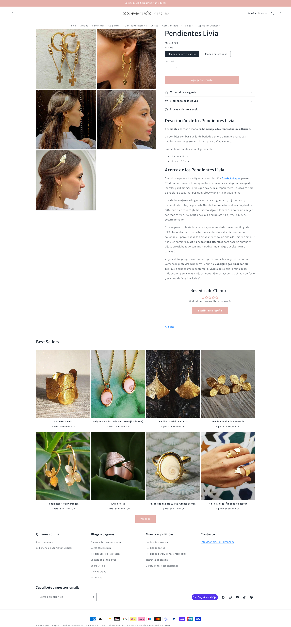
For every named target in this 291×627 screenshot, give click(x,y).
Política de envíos (155, 547)
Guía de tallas (98, 571)
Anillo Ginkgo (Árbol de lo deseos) (228, 504)
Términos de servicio (157, 559)
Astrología (96, 577)
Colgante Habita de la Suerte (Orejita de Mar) (118, 421)
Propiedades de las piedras (106, 553)
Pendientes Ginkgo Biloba (172, 421)
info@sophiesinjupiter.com (217, 542)
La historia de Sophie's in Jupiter (54, 547)
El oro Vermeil (98, 565)
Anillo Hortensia (63, 421)
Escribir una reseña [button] (210, 310)
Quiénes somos (44, 541)
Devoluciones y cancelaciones (162, 565)
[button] (12, 13)
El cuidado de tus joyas (103, 559)
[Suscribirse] (92, 597)
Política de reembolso (73, 625)
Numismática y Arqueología (106, 541)
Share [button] (171, 326)
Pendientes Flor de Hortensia (228, 421)
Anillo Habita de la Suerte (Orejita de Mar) (173, 504)
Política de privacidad (157, 541)
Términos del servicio (118, 625)
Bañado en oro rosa (215, 53)
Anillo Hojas (118, 504)
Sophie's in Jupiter (51, 625)
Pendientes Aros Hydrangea (63, 504)
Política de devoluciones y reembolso (166, 553)
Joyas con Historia (101, 547)
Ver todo (145, 519)
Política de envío (138, 625)
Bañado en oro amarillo (182, 53)
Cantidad (169, 61)
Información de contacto (160, 625)
